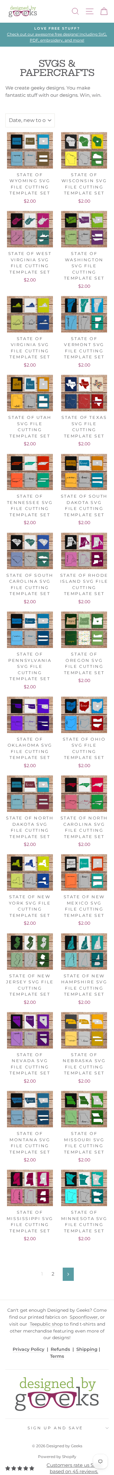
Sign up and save (55, 1428)
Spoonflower (84, 1317)
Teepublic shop (46, 1324)
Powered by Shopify (57, 1456)
